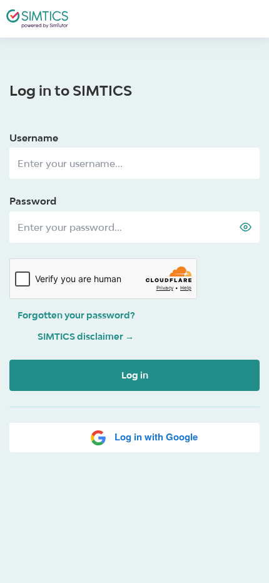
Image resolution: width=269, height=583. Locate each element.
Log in (134, 375)
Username (33, 137)
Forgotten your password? (76, 315)
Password (32, 200)
